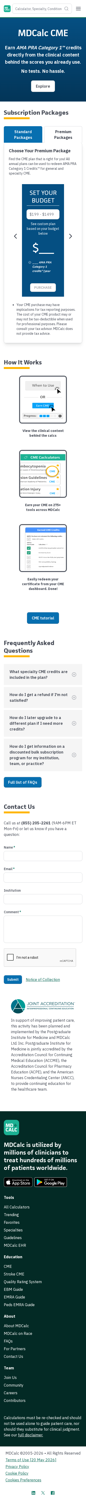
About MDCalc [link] (16, 1325)
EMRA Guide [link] (14, 1297)
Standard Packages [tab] (23, 134)
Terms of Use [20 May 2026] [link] (30, 1459)
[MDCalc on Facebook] (52, 1493)
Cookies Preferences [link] (23, 1480)
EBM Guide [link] (13, 1289)
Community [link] (13, 1385)
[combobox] (42, 8)
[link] (18, 1182)
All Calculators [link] (17, 1207)
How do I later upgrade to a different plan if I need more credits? (36, 723)
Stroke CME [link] (14, 1274)
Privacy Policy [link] (17, 1466)
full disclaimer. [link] (30, 1435)
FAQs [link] (8, 1341)
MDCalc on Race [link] (18, 1333)
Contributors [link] (15, 1400)
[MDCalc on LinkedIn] (33, 1493)
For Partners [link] (15, 1348)
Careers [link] (10, 1392)
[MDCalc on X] (43, 1493)
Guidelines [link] (13, 1237)
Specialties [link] (13, 1230)
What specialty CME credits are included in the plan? (39, 674)
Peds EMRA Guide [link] (19, 1304)
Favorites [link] (12, 1222)
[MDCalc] (7, 8)
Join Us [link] (10, 1377)
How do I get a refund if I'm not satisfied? (39, 697)
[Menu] (78, 8)
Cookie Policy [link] (16, 1473)
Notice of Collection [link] (43, 979)
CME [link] (8, 1266)
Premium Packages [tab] (63, 134)
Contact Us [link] (13, 1356)
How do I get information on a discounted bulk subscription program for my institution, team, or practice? (37, 755)
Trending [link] (11, 1214)
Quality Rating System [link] (23, 1281)
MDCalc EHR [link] (15, 1245)
